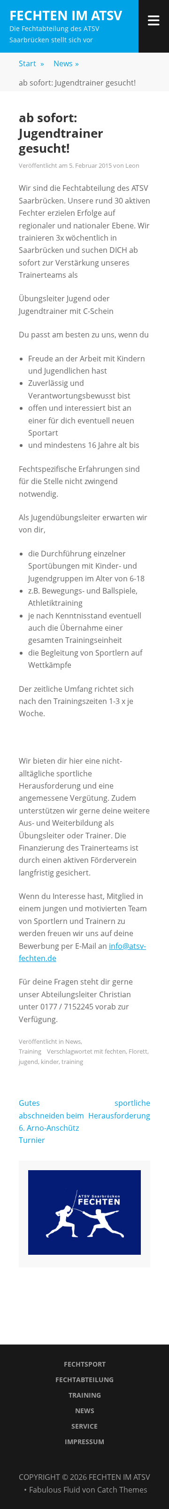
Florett (138, 1051)
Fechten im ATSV (65, 15)
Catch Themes (122, 1490)
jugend (28, 1061)
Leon (132, 165)
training (72, 1061)
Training (30, 1051)
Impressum (84, 1441)
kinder (50, 1061)
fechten (115, 1051)
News (66, 63)
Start (31, 63)
